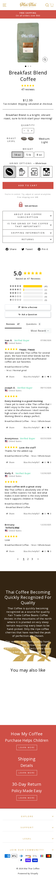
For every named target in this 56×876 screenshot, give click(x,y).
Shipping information (28, 232)
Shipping (22, 103)
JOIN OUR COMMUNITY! (27, 849)
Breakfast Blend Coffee (17, 366)
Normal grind (34, 171)
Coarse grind (21, 171)
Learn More (27, 747)
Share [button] (11, 376)
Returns (28, 239)
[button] (44, 376)
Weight (28, 149)
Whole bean (9, 171)
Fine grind (46, 171)
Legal (27, 838)
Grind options (28, 163)
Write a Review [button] (29, 307)
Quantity (28, 125)
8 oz (39, 154)
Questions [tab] (31, 324)
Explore (27, 816)
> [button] (38, 559)
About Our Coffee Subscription (28, 215)
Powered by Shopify (28, 873)
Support (27, 827)
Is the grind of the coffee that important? (28, 225)
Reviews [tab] (10, 324)
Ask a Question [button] (29, 314)
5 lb (28, 154)
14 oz (17, 154)
